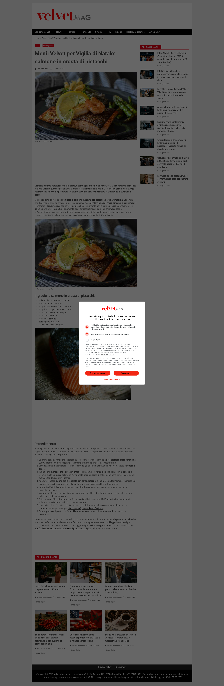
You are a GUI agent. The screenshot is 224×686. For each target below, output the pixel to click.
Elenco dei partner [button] (107, 354)
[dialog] (112, 343)
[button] (112, 340)
